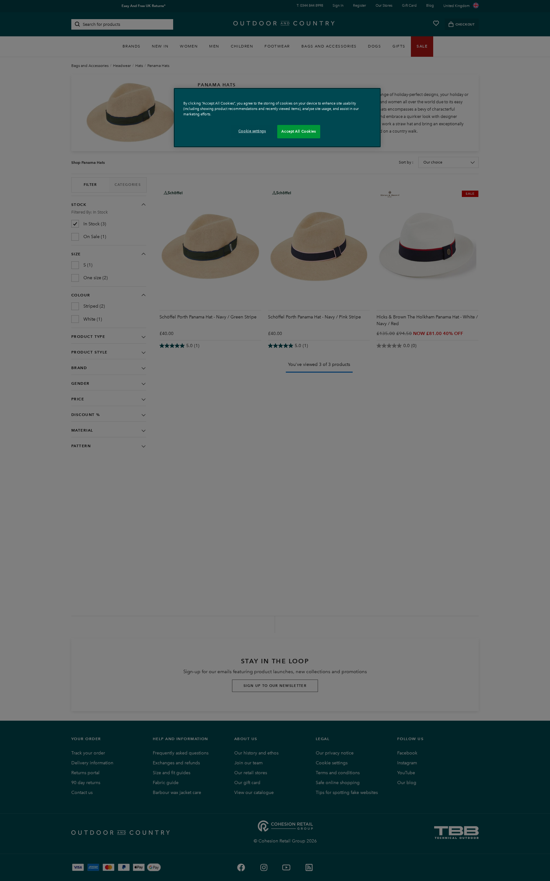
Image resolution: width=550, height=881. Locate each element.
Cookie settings (252, 131)
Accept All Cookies (298, 131)
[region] (277, 117)
